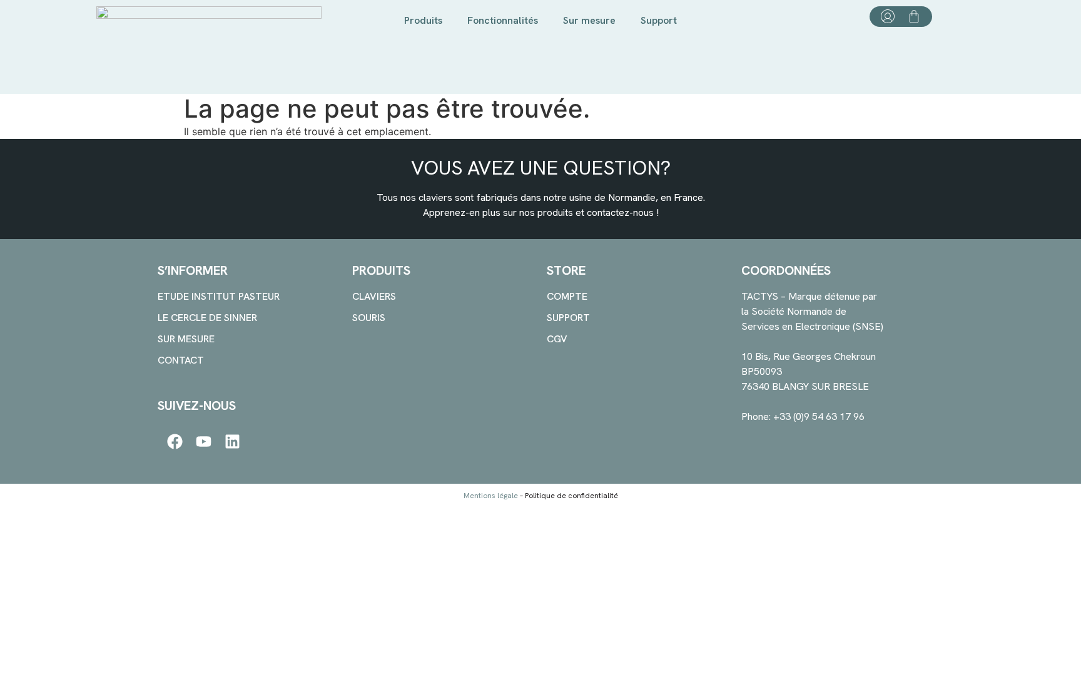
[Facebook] (175, 441)
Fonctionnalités (502, 20)
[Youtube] (204, 441)
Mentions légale (491, 496)
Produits (423, 20)
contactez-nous (620, 212)
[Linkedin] (232, 441)
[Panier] (914, 16)
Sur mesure (589, 20)
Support (659, 20)
